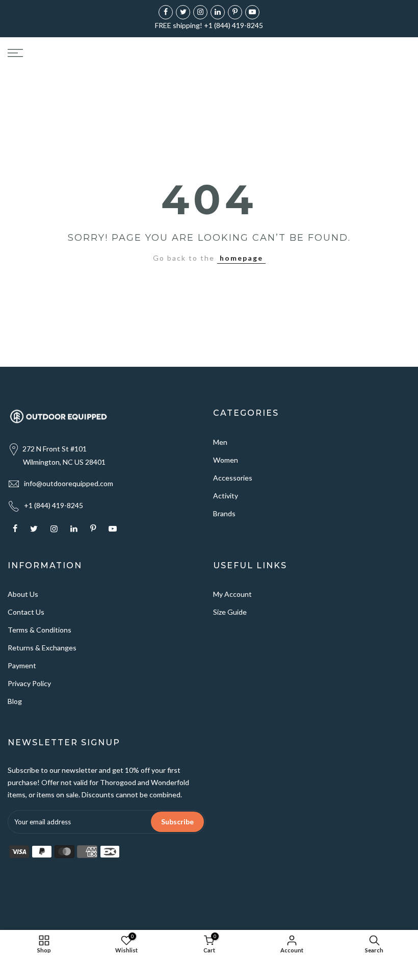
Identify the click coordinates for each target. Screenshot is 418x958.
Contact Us (26, 612)
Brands (224, 513)
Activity (225, 495)
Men (220, 442)
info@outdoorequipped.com (68, 483)
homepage (241, 258)
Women (225, 460)
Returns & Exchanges (42, 647)
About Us (23, 594)
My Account (232, 594)
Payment (22, 665)
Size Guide (230, 612)
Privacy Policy (29, 683)
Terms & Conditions (39, 629)
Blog (15, 701)
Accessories (232, 477)
